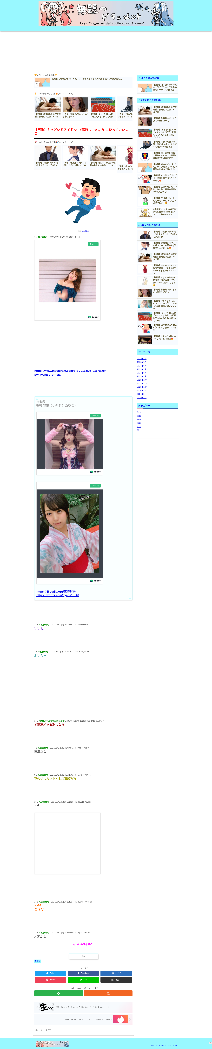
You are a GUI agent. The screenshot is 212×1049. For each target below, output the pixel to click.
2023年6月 (141, 366)
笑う (38, 961)
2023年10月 (142, 380)
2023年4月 (141, 359)
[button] (128, 108)
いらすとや (85, 231)
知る (139, 427)
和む (139, 423)
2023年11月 (142, 383)
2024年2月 (141, 394)
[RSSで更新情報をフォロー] (108, 993)
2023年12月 (142, 387)
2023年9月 (141, 376)
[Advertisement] (106, 50)
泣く (139, 430)
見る (139, 419)
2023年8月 (141, 373)
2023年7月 (141, 369)
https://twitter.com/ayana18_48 (57, 595)
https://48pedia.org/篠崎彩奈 (56, 591)
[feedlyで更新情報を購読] (58, 993)
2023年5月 (141, 362)
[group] (47, 108)
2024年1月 (141, 390)
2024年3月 (141, 398)
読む (139, 416)
